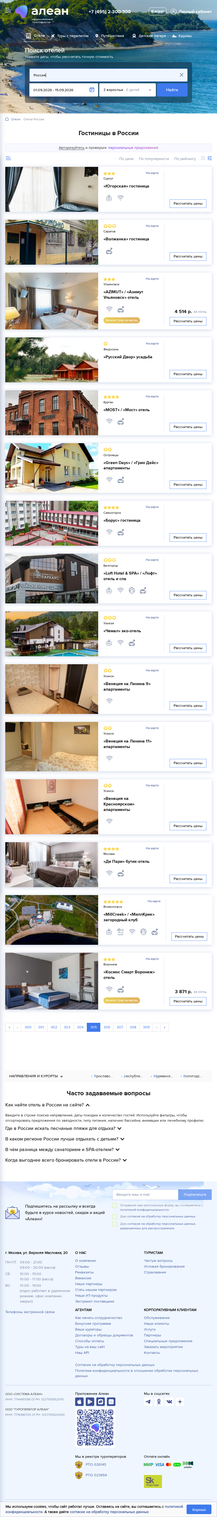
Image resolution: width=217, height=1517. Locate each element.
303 (67, 1027)
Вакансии (83, 1278)
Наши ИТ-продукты (91, 1295)
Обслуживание (157, 1318)
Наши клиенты (156, 1323)
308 (133, 1027)
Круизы (185, 36)
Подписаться (195, 1194)
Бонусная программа (93, 1323)
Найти (172, 90)
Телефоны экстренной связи (30, 1312)
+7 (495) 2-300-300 (110, 12)
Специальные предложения (168, 1341)
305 (93, 1027)
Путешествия (112, 36)
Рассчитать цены (188, 203)
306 (106, 1027)
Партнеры (152, 1335)
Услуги (150, 1329)
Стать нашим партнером (95, 1289)
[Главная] (6, 119)
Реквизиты (84, 1272)
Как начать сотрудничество (98, 1318)
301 (41, 1027)
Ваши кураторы (88, 1329)
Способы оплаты (89, 1341)
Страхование (155, 1272)
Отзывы (82, 1266)
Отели (15, 119)
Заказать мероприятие (163, 1347)
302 (54, 1027)
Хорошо (199, 1509)
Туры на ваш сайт (90, 1347)
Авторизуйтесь (71, 147)
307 (120, 1027)
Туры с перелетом (73, 36)
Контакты (152, 1352)
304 (80, 1027)
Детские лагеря (152, 36)
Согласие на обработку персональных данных (115, 1365)
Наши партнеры (88, 1284)
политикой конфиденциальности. (145, 1210)
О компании (85, 1260)
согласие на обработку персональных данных (109, 1512)
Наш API (82, 1352)
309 (146, 1027)
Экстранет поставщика (94, 1301)
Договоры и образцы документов (104, 1335)
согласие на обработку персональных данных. (161, 1216)
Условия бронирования (164, 1266)
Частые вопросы (158, 1260)
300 (28, 1027)
